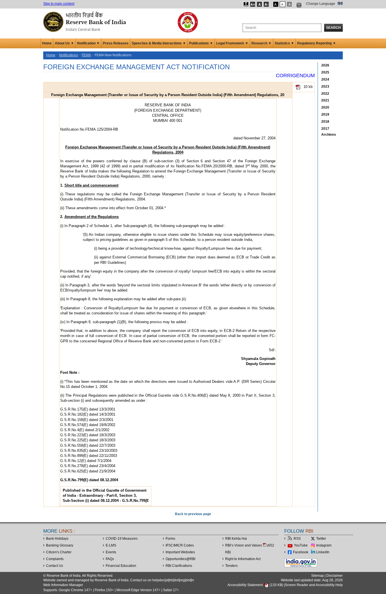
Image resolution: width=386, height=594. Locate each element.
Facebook (300, 552)
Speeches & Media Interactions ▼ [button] (159, 43)
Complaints (55, 559)
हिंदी (340, 4)
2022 (325, 94)
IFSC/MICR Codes (180, 545)
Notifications (68, 55)
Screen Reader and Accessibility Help (314, 585)
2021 (325, 100)
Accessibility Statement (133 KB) (255, 585)
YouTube (301, 545)
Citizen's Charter (58, 552)
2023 (325, 86)
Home (47, 43)
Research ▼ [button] (261, 43)
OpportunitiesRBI (180, 559)
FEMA (86, 55)
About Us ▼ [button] (64, 43)
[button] (246, 4)
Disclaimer (334, 576)
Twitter (321, 539)
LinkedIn (322, 552)
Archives (328, 135)
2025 (325, 72)
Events (111, 552)
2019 (325, 114)
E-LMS (111, 545)
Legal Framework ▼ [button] (232, 43)
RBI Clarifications (179, 566)
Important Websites (180, 552)
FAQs (110, 559)
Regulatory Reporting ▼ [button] (316, 43)
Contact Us (54, 566)
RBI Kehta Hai (236, 539)
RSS (297, 539)
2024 (325, 79)
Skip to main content (58, 4)
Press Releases (116, 43)
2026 (325, 65)
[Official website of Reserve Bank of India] (85, 21)
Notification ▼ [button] (88, 43)
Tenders (231, 566)
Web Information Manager (63, 585)
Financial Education (121, 566)
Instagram (323, 545)
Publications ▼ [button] (201, 43)
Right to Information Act (243, 559)
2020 (325, 107)
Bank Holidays (57, 539)
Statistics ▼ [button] (284, 43)
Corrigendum (295, 75)
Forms (170, 539)
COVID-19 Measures (122, 539)
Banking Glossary (59, 545)
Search (333, 28)
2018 (325, 122)
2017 (325, 129)
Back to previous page (193, 514)
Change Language (320, 4)
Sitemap (317, 576)
